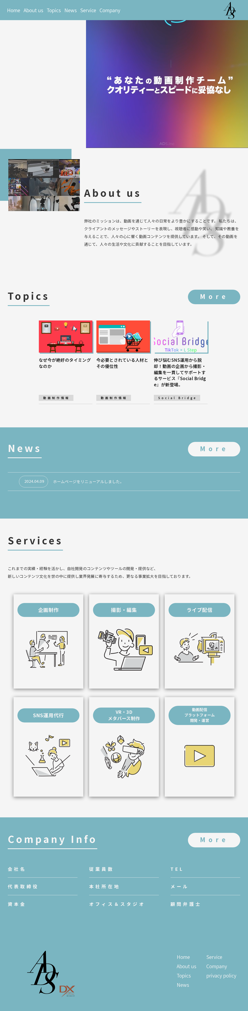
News (70, 10)
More (214, 296)
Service (88, 10)
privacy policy (221, 975)
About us (33, 10)
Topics (54, 10)
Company (110, 10)
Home (13, 10)
